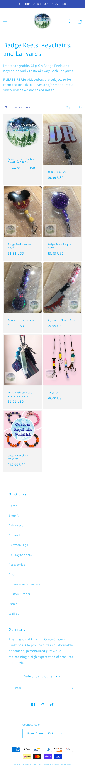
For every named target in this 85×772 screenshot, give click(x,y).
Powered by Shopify (61, 764)
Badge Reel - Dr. (56, 171)
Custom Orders (19, 594)
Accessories (17, 565)
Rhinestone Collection (24, 584)
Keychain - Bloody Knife (61, 320)
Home (13, 506)
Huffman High (18, 545)
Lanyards (53, 392)
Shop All (15, 515)
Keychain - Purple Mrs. (21, 320)
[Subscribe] (71, 688)
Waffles (14, 614)
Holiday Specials (20, 555)
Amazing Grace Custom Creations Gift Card (21, 160)
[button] (5, 21)
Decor (13, 574)
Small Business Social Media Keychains (20, 394)
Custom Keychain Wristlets (18, 457)
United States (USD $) (40, 733)
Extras (13, 604)
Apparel (14, 535)
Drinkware (16, 525)
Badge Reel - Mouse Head (19, 246)
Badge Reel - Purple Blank (59, 246)
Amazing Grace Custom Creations (37, 764)
